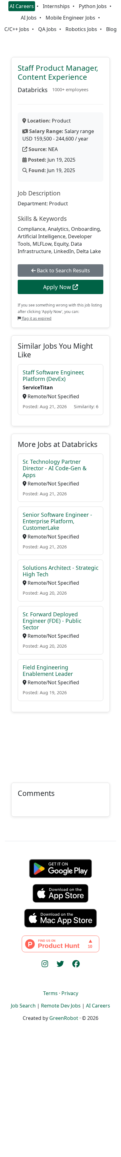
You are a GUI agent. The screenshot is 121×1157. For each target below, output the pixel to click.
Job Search (23, 1005)
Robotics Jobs (81, 29)
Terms (50, 993)
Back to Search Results (63, 270)
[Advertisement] (60, 743)
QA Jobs (47, 29)
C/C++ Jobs (16, 29)
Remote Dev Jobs (61, 1005)
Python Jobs (93, 6)
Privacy (69, 993)
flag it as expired (36, 318)
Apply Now (58, 287)
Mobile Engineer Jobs (70, 17)
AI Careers (22, 6)
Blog (111, 29)
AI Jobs (29, 17)
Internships (56, 6)
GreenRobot (63, 1018)
